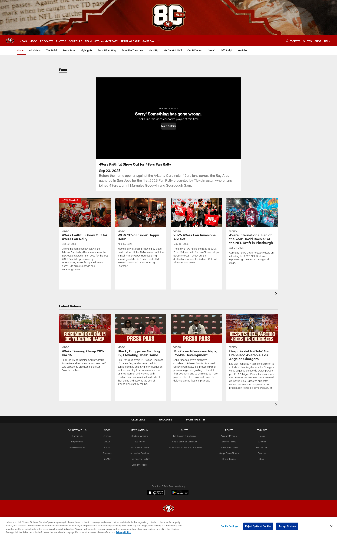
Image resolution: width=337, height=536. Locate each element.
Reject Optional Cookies (258, 526)
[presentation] (276, 294)
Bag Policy (140, 441)
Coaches (262, 453)
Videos (107, 441)
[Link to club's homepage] (10, 41)
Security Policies (139, 464)
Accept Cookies (287, 526)
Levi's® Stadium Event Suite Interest (185, 447)
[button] (168, 126)
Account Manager (229, 436)
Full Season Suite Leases (184, 436)
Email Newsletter (77, 447)
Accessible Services (139, 453)
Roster (262, 436)
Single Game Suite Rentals (184, 441)
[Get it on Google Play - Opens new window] (180, 494)
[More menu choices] (158, 41)
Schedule (261, 441)
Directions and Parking (139, 459)
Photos (107, 447)
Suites (184, 430)
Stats (261, 459)
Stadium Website (139, 436)
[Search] (287, 40)
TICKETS (229, 430)
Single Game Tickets (229, 453)
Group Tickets (229, 459)
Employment (77, 441)
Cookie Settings (229, 526)
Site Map (107, 459)
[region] (168, 526)
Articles (107, 436)
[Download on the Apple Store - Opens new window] (155, 493)
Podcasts (107, 453)
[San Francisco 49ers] (168, 509)
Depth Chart (262, 447)
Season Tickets (229, 441)
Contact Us (77, 436)
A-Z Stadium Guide (139, 447)
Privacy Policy (123, 532)
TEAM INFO (262, 430)
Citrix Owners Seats (229, 447)
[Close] (331, 526)
